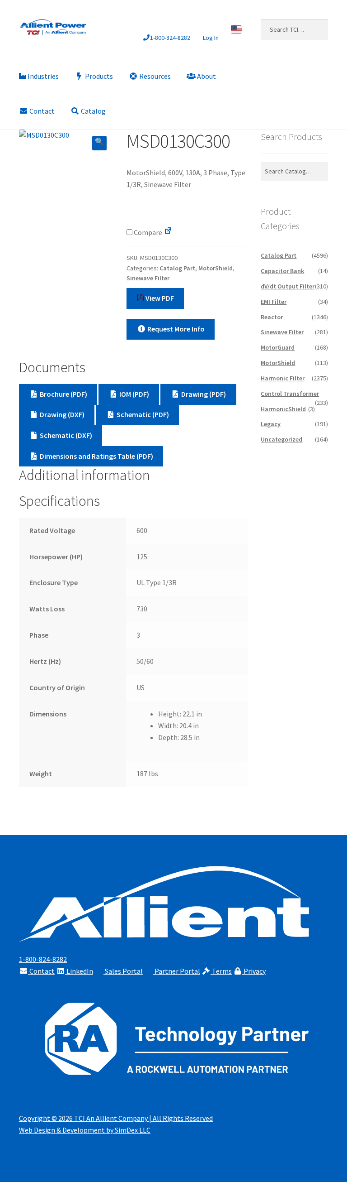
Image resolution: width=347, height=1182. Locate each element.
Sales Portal (123, 970)
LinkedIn (79, 970)
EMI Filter (273, 302)
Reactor (272, 317)
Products (98, 76)
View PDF (159, 298)
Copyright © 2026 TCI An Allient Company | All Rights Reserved (116, 1118)
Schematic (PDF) (142, 414)
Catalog (93, 110)
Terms (221, 970)
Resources (154, 76)
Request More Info (175, 328)
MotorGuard (278, 347)
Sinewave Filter (148, 278)
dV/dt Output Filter (287, 286)
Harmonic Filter (283, 378)
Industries (42, 76)
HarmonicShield (283, 409)
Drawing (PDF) (203, 394)
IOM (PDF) (133, 394)
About (206, 76)
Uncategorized (281, 439)
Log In (211, 38)
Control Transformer (290, 393)
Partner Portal (176, 970)
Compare (147, 232)
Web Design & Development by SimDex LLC (84, 1129)
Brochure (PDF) (62, 394)
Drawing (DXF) (61, 414)
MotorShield (215, 268)
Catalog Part (177, 268)
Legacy (271, 424)
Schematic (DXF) (65, 435)
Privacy (254, 970)
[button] (99, 143)
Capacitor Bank (282, 271)
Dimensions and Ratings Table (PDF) (95, 456)
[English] (236, 29)
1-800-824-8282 (170, 38)
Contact (41, 110)
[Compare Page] (168, 232)
